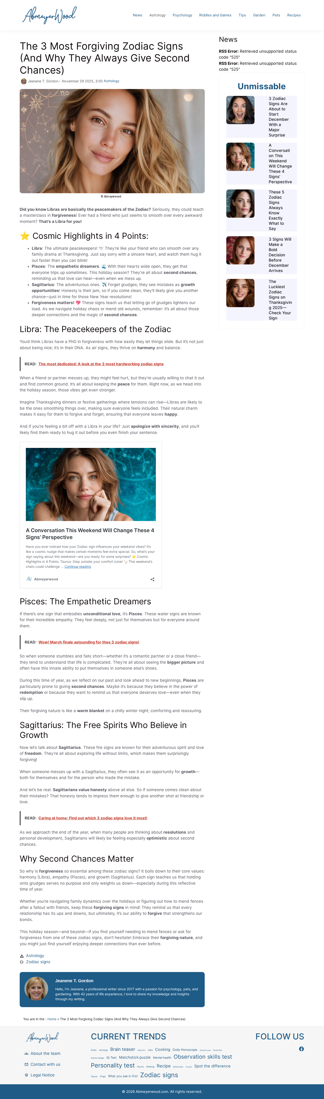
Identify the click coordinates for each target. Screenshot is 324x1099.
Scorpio (189, 1067)
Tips (242, 15)
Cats (150, 1050)
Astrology (157, 15)
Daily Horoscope (185, 1050)
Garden (259, 15)
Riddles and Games (215, 15)
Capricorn (141, 1050)
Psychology (182, 15)
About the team (45, 1053)
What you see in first (123, 1076)
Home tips (217, 1050)
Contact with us (45, 1064)
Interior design (97, 1058)
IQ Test (111, 1057)
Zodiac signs (38, 961)
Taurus (94, 1076)
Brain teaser (122, 1049)
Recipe (164, 1065)
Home (51, 1019)
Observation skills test (203, 1056)
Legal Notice (43, 1075)
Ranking (150, 1066)
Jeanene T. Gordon (74, 980)
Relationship (178, 1067)
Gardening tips (205, 1050)
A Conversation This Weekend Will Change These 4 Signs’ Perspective (280, 163)
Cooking (162, 1049)
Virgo (103, 1076)
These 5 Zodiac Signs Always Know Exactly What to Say (276, 210)
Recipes (294, 15)
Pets (276, 15)
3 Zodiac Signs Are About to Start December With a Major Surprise (279, 116)
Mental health (162, 1057)
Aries (94, 1050)
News (137, 15)
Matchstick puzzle (135, 1057)
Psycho (140, 1067)
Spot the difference (212, 1066)
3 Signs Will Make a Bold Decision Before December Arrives (280, 255)
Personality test (113, 1065)
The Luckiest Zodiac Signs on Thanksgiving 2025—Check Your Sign (280, 299)
